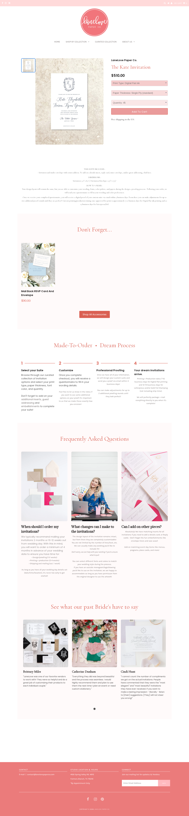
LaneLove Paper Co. (102, 809)
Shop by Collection (76, 41)
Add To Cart (139, 111)
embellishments (30, 406)
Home (57, 41)
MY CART (180, 3)
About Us (127, 41)
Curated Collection (106, 41)
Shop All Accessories (94, 314)
